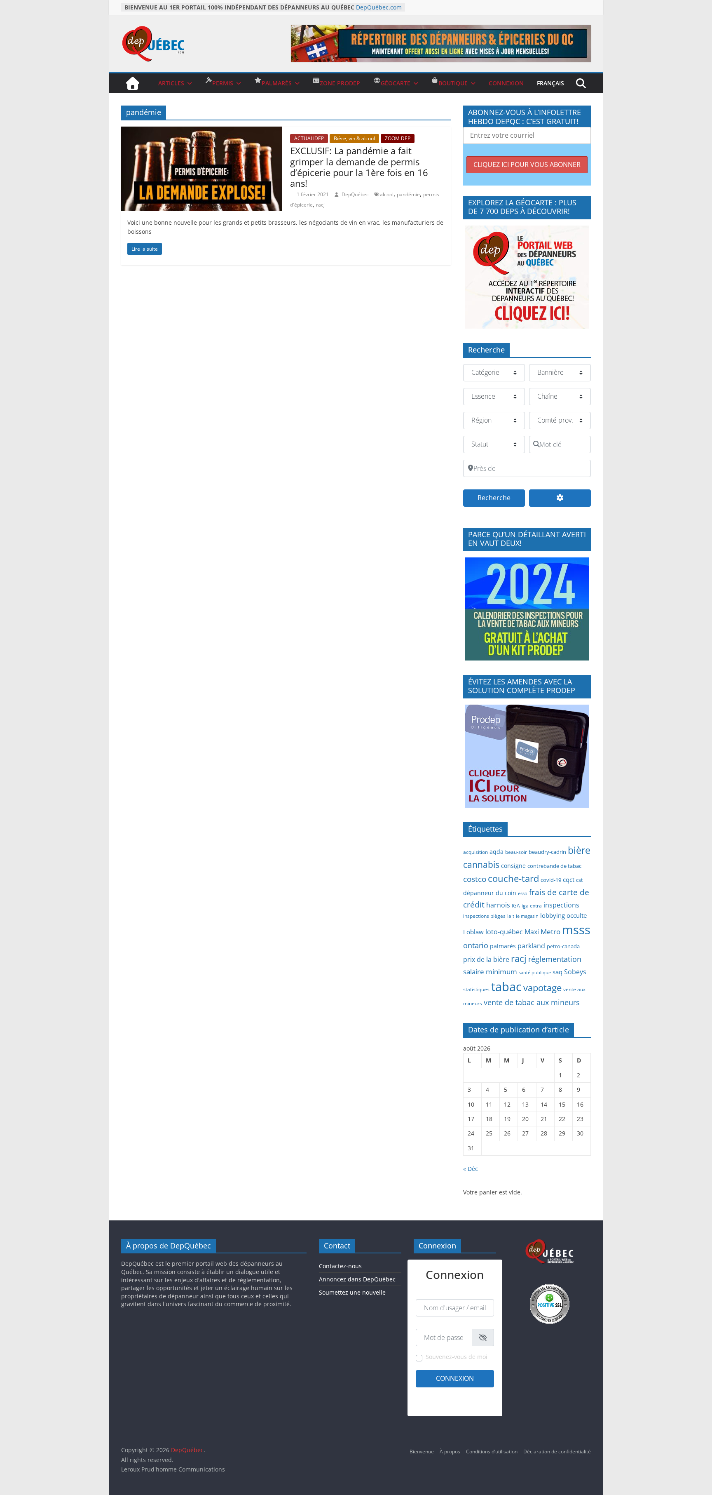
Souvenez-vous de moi (456, 1357)
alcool (386, 194)
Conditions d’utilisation (492, 1451)
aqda (497, 852)
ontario (475, 945)
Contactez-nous (340, 1266)
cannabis (481, 864)
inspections (561, 905)
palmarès (503, 946)
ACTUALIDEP (309, 138)
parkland (531, 945)
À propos (450, 1451)
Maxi (532, 931)
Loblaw (473, 932)
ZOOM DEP (397, 138)
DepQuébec (356, 194)
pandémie (408, 194)
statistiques (476, 989)
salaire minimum (490, 971)
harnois (498, 905)
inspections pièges (484, 915)
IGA (516, 905)
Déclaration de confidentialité (557, 1451)
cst (579, 880)
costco (474, 879)
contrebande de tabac (554, 866)
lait (510, 915)
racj (320, 204)
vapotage (542, 988)
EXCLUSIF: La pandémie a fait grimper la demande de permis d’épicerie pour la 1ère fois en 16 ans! (359, 166)
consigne (513, 866)
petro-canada (563, 946)
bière (579, 850)
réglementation (554, 959)
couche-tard (513, 878)
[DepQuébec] (132, 83)
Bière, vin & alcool (354, 138)
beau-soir (516, 852)
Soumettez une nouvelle (352, 1292)
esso (522, 893)
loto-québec (504, 931)
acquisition (475, 852)
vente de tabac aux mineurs (532, 1002)
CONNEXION (506, 83)
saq (557, 972)
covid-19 (551, 880)
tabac (506, 986)
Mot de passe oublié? (470, 1404)
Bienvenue (422, 1451)
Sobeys (575, 971)
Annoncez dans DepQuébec (357, 1279)
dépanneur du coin (489, 893)
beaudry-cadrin (547, 852)
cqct (568, 879)
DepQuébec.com (379, 7)
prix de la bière (486, 959)
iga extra (532, 905)
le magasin (527, 916)
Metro (550, 931)
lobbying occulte (563, 915)
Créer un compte (435, 1394)
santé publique (535, 973)
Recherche (501, 497)
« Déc (470, 1169)
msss (576, 929)
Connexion (455, 1378)
